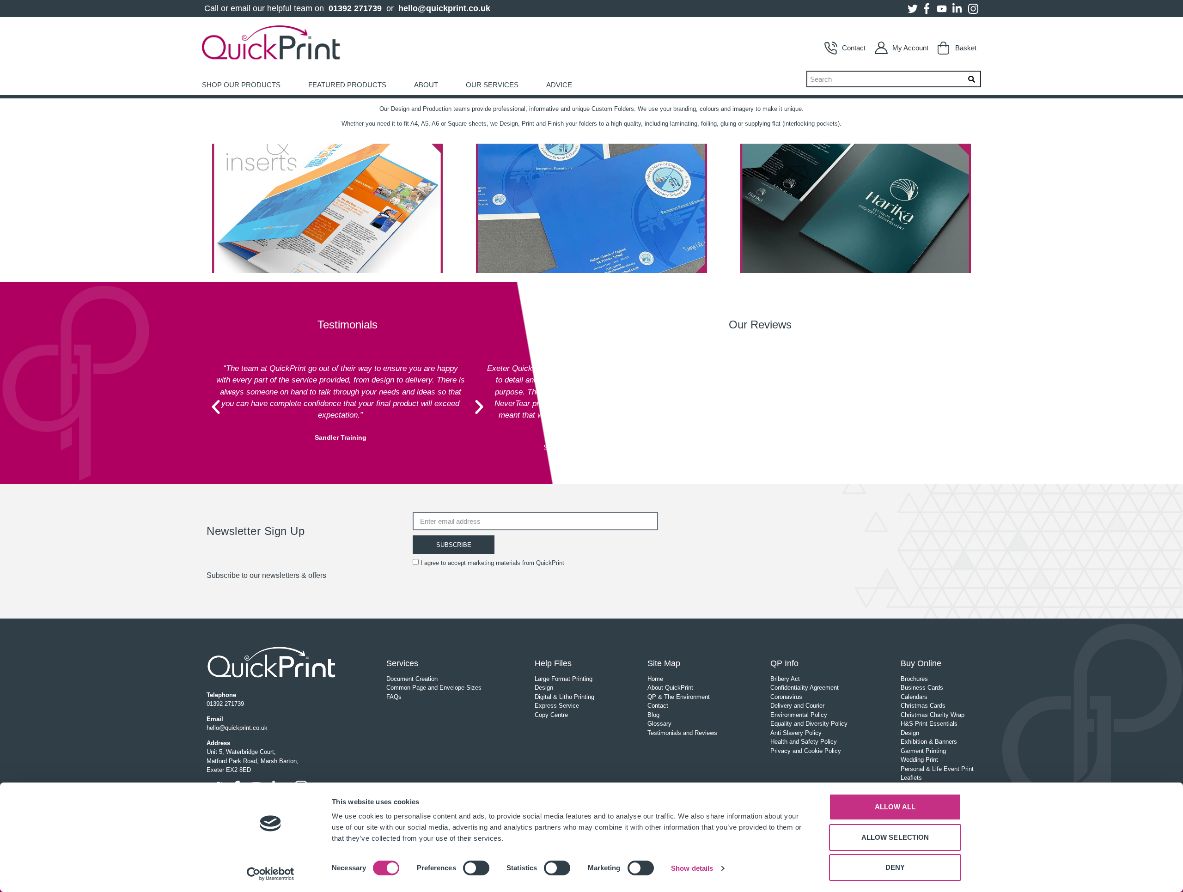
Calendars (914, 696)
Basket (965, 48)
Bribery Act (785, 678)
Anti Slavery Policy (796, 732)
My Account (910, 48)
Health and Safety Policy (803, 741)
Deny (895, 867)
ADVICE (559, 85)
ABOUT (426, 85)
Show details (692, 868)
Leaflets (911, 777)
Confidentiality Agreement (804, 687)
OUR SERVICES (492, 85)
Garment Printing (923, 750)
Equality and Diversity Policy (809, 723)
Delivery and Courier (797, 705)
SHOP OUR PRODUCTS (241, 85)
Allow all (895, 807)
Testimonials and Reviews (682, 732)
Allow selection (895, 837)
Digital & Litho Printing (564, 696)
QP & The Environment (678, 696)
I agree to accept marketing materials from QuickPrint (492, 562)
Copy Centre (551, 714)
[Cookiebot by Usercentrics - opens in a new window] (270, 874)
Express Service (557, 705)
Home (655, 678)
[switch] (476, 868)
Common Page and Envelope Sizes (434, 687)
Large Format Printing (563, 678)
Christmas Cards (923, 705)
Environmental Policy (798, 714)
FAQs (394, 696)
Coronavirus (786, 696)
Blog (653, 714)
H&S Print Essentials (929, 723)
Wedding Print (919, 759)
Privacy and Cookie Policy (805, 750)
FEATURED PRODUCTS (347, 85)
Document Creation (412, 678)
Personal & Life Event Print (937, 768)
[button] (216, 407)
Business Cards (922, 687)
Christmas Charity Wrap (932, 714)
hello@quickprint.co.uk (444, 8)
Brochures (914, 678)
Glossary (659, 723)
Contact (854, 48)
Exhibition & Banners (929, 741)
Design (544, 687)
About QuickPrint (670, 687)
